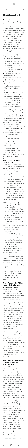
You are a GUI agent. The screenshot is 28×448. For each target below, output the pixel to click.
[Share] (18, 445)
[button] (6, 9)
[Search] (4, 445)
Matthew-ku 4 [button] (11, 15)
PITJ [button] (4, 9)
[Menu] (25, 445)
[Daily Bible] (11, 445)
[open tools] (23, 10)
